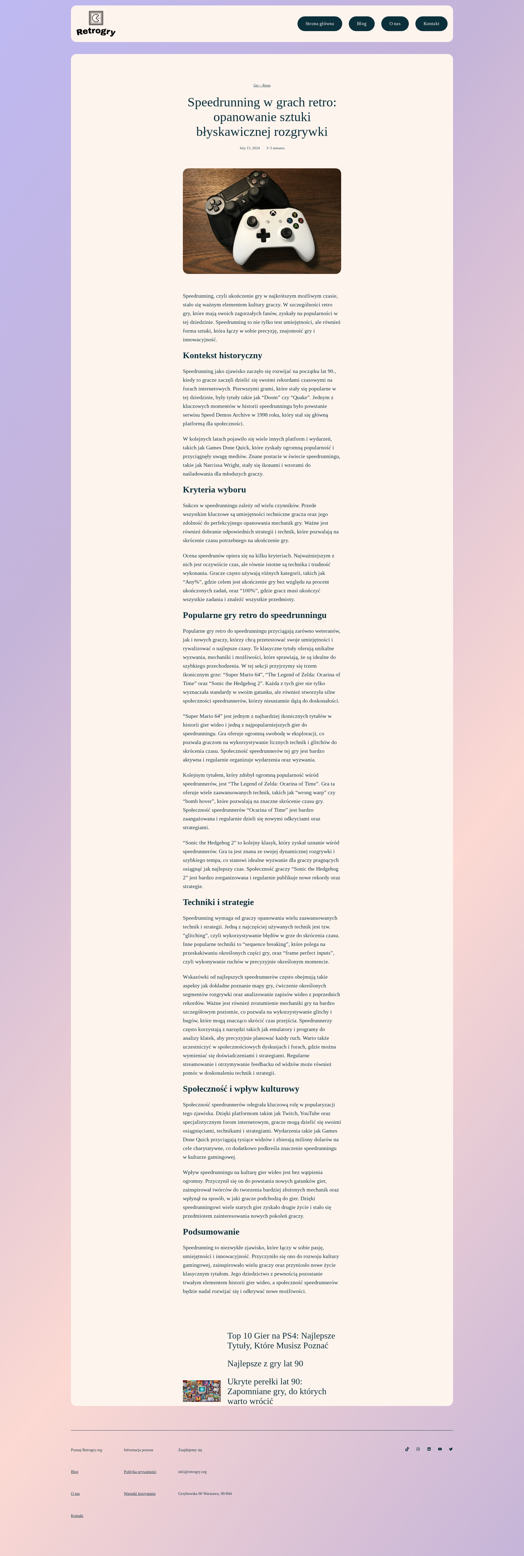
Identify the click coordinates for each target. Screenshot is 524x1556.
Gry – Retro (262, 85)
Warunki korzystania (140, 1493)
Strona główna (320, 23)
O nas (395, 23)
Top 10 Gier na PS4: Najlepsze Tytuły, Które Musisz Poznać (281, 1340)
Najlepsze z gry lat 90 (265, 1363)
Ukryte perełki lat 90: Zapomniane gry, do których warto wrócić (276, 1391)
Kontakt (431, 23)
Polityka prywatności (140, 1472)
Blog (362, 23)
